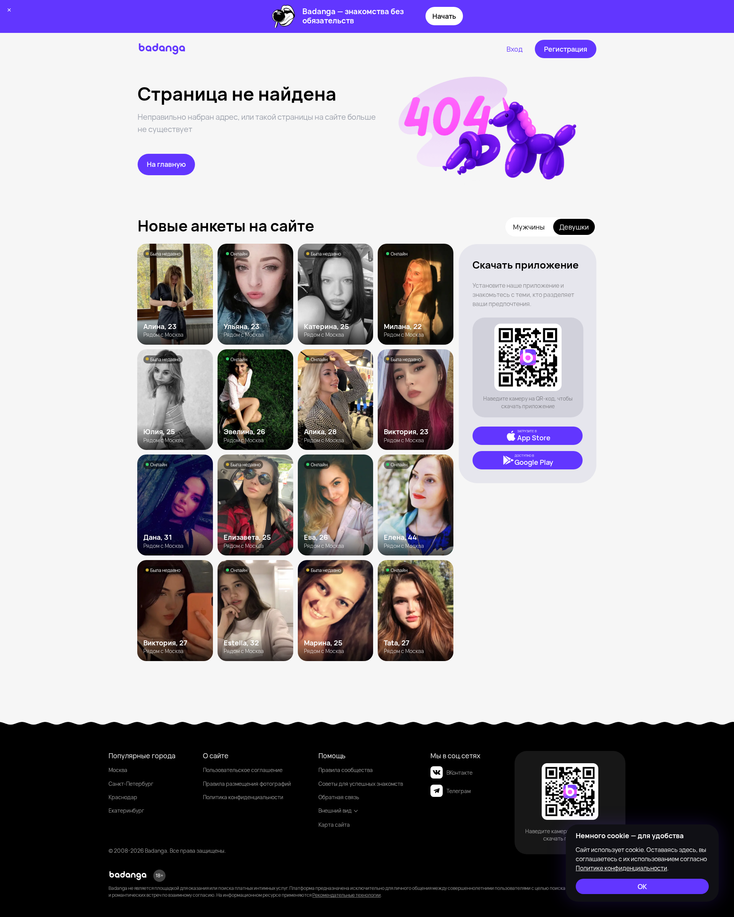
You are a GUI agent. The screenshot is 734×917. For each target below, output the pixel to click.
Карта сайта (334, 824)
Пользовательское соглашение (243, 770)
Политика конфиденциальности (243, 797)
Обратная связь (338, 797)
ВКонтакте (460, 772)
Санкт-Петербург (131, 783)
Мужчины (529, 226)
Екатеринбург (126, 810)
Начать (444, 16)
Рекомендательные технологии (346, 895)
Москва (118, 770)
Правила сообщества (345, 770)
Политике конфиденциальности (621, 868)
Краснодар (123, 797)
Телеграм (459, 791)
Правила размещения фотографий (247, 783)
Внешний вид (335, 810)
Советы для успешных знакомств (360, 783)
